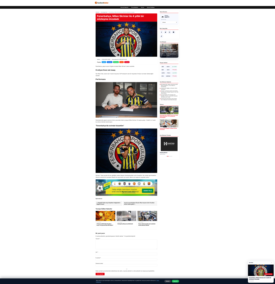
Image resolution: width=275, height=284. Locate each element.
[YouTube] (173, 32)
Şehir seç (163, 19)
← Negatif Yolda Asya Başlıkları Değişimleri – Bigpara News (109, 203)
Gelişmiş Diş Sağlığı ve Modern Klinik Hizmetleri (169, 89)
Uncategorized (104, 12)
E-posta (98, 257)
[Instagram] (169, 32)
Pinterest (127, 62)
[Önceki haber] (173, 46)
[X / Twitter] (165, 32)
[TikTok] (161, 36)
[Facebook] (161, 32)
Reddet (167, 281)
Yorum (98, 238)
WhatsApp (116, 62)
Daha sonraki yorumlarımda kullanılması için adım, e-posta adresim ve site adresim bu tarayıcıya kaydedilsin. (125, 271)
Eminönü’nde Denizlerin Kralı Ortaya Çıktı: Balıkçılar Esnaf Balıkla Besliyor (169, 99)
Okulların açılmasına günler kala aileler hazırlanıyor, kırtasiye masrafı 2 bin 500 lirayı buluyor (169, 92)
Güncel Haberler (124, 7)
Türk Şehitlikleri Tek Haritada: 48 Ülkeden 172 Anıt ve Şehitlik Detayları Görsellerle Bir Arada (169, 96)
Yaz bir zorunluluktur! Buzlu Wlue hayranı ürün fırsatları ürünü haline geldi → (139, 203)
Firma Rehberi (134, 7)
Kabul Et (175, 281)
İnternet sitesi (99, 263)
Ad (97, 252)
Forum (142, 7)
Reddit (121, 62)
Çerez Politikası (151, 7)
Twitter (103, 62)
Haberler (97, 12)
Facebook (110, 62)
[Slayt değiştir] (166, 156)
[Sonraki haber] (176, 46)
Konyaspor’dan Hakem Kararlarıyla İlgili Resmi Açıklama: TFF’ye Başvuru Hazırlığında (169, 85)
